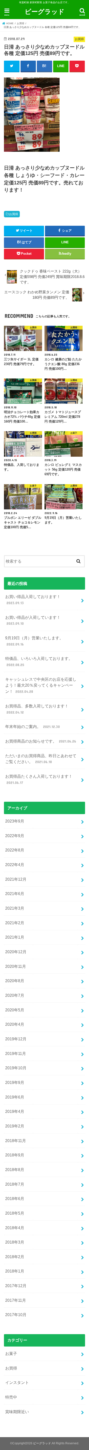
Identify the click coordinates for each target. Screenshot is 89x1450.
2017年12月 (15, 1285)
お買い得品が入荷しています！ (33, 620)
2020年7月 (14, 995)
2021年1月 (14, 937)
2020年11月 (15, 966)
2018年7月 (14, 1184)
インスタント (17, 1382)
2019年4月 (14, 1111)
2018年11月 (15, 1140)
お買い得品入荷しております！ (33, 599)
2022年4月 (14, 864)
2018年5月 (14, 1213)
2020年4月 (14, 1024)
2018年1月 (14, 1271)
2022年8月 (14, 850)
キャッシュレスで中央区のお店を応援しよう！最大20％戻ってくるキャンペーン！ (40, 685)
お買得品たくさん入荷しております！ (38, 779)
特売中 (11, 1397)
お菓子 (11, 1353)
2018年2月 (14, 1256)
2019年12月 (15, 1039)
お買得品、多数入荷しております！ (36, 709)
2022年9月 (14, 835)
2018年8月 (14, 1169)
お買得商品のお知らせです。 (40, 741)
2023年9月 (14, 821)
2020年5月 (14, 1010)
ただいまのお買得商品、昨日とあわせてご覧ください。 (40, 758)
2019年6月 (14, 1097)
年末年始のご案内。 (32, 726)
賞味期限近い (17, 1411)
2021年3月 (14, 908)
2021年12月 (15, 879)
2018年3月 (14, 1242)
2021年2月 (14, 923)
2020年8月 (14, 980)
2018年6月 (14, 1198)
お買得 (13, 214)
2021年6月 (14, 893)
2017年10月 (15, 1314)
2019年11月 (15, 1053)
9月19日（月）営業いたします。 (34, 641)
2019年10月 (15, 1068)
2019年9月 (14, 1082)
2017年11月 (15, 1300)
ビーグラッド (45, 11)
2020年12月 (15, 952)
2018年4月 (14, 1227)
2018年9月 (14, 1155)
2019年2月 (14, 1126)
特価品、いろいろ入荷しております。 (38, 661)
